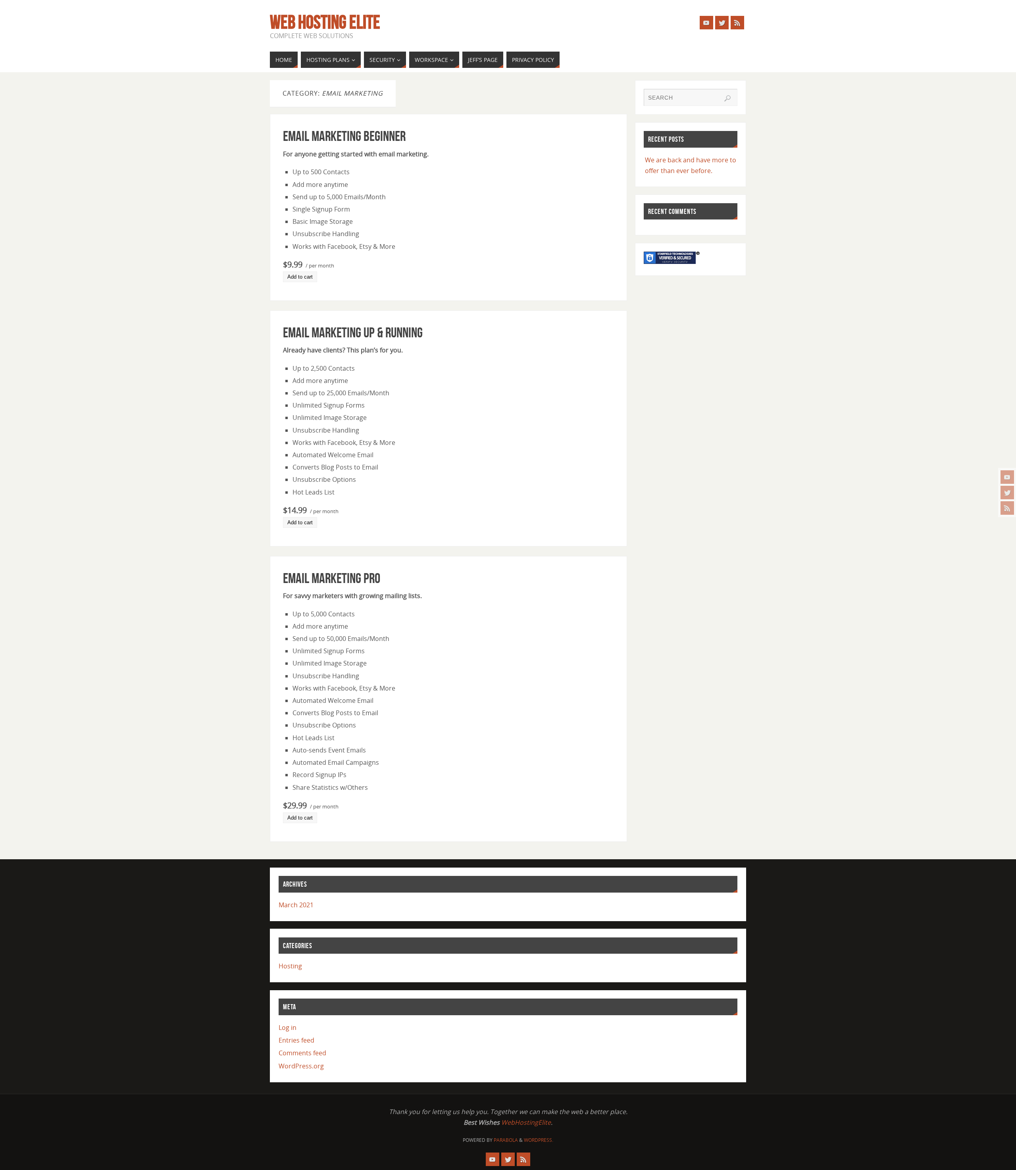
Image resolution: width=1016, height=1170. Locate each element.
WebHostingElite (526, 1122)
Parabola (506, 1140)
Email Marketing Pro (331, 578)
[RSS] (1007, 508)
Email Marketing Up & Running (353, 332)
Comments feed (302, 1053)
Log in (287, 1027)
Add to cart (300, 277)
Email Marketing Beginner (344, 136)
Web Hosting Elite (325, 22)
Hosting (290, 966)
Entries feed (296, 1040)
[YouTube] (1007, 477)
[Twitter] (1007, 492)
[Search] (727, 98)
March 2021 (296, 905)
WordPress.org (301, 1066)
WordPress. (538, 1140)
